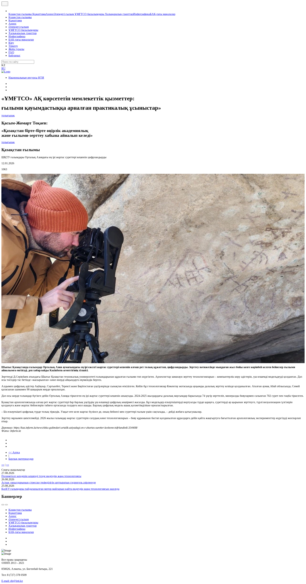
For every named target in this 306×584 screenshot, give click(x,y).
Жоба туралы (16, 49)
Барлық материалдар (20, 458)
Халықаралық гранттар (119, 14)
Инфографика (141, 14)
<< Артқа (14, 452)
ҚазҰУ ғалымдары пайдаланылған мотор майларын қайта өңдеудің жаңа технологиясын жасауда (60, 488)
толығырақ (8, 115)
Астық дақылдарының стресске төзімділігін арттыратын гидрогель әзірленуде (48, 482)
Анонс (50, 14)
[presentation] (2, 504)
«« (2, 464)
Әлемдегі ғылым (64, 14)
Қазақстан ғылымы (20, 14)
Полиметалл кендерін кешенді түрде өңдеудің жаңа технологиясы (41, 476)
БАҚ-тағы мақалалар (162, 14)
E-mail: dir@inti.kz (12, 580)
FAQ (11, 52)
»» (7, 464)
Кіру (11, 42)
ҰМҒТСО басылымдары (90, 14)
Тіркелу (13, 45)
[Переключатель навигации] (4, 3)
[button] (10, 10)
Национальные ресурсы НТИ (26, 77)
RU (3, 68)
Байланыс (14, 55)
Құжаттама (39, 14)
